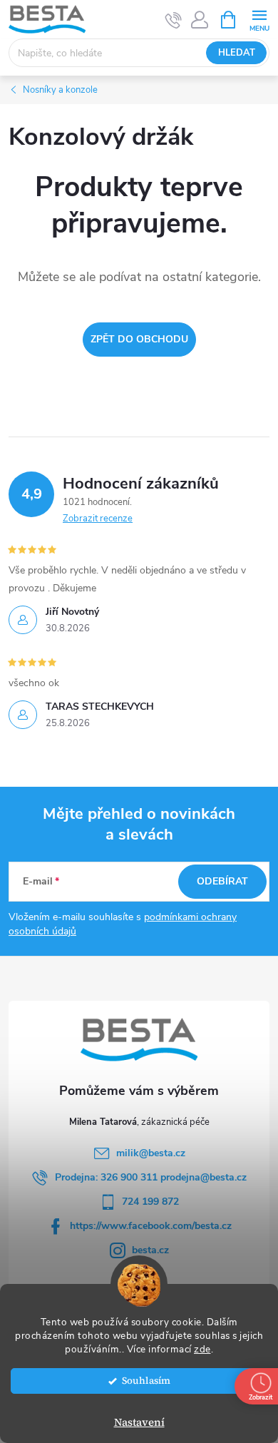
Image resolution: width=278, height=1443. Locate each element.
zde (202, 1349)
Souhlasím (146, 1380)
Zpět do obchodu (139, 339)
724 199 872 (150, 1201)
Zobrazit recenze (98, 518)
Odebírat (222, 881)
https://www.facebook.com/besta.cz (151, 1226)
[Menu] (259, 19)
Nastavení (139, 1421)
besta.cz (150, 1250)
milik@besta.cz (150, 1153)
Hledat (236, 52)
